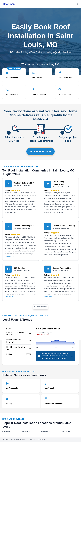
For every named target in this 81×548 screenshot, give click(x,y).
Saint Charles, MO (66, 431)
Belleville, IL (26, 431)
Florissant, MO (46, 431)
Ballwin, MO (6, 431)
